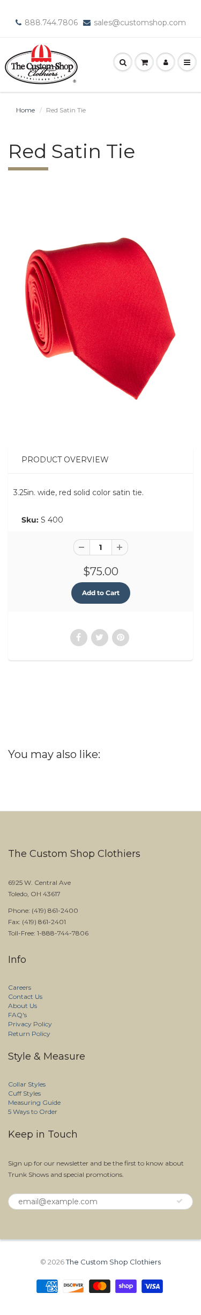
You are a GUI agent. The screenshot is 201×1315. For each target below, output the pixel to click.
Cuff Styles (24, 1093)
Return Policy (29, 1034)
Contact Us (25, 996)
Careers (19, 987)
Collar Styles (27, 1084)
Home (25, 110)
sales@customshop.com (140, 22)
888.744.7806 (51, 22)
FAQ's (17, 1015)
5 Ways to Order (32, 1111)
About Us (22, 1006)
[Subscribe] (179, 1201)
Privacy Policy (30, 1024)
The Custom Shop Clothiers (113, 1261)
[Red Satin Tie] (100, 318)
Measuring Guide (34, 1102)
